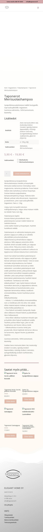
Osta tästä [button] (10, 401)
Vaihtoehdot (9, 160)
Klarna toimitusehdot (11, 520)
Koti (5, 88)
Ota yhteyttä (8, 505)
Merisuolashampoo (26, 162)
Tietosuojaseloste (10, 522)
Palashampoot (22, 88)
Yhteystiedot (8, 515)
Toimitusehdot (9, 517)
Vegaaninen (12, 88)
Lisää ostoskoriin (22, 173)
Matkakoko (23, 160)
